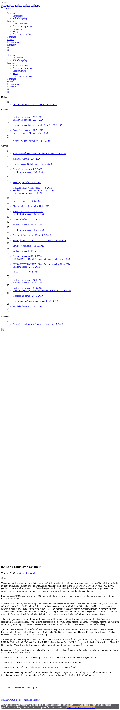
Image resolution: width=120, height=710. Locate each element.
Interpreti (22, 573)
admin (33, 573)
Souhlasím (72, 707)
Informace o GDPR (86, 707)
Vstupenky (6, 8)
